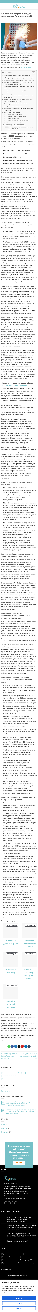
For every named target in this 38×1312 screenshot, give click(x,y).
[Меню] (2, 6)
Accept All (19, 1298)
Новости (4, 1128)
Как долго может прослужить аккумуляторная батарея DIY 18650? (20, 128)
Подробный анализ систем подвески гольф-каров (28, 1056)
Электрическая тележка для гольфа (12, 1079)
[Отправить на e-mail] (28, 1)
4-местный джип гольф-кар (14, 114)
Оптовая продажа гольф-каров (26, 1263)
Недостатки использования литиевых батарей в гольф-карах (18, 109)
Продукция (5, 1132)
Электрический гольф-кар (9, 1075)
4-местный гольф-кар (13, 118)
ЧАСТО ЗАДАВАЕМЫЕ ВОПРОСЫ (15, 125)
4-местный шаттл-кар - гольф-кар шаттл (18, 120)
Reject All (19, 1308)
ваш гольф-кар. (25, 67)
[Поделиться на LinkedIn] (25, 1046)
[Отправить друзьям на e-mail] (19, 1046)
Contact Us (19, 1163)
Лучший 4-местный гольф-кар (15, 122)
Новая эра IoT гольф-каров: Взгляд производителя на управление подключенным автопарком (18, 1103)
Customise (19, 1303)
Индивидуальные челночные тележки (12, 1254)
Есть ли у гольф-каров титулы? (17, 1241)
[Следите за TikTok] (26, 1)
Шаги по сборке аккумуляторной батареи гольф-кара (20, 92)
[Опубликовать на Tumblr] (29, 1046)
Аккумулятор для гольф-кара (14, 385)
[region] (19, 1296)
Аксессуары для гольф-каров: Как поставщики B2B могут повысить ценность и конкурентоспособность (21, 1235)
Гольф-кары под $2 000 (26, 1260)
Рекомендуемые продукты (12, 112)
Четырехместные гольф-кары (10, 1260)
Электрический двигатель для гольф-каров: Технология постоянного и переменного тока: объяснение (21, 1111)
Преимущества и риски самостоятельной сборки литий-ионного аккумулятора (18, 100)
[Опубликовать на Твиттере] (15, 1046)
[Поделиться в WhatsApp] (9, 1046)
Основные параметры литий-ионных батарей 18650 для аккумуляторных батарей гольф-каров (19, 77)
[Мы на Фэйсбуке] (25, 1)
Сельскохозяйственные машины (11, 1257)
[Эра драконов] (19, 6)
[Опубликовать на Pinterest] (22, 1046)
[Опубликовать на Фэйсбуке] (12, 1046)
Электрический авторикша (9, 1072)
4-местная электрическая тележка (16, 116)
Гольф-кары (21, 1072)
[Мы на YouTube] (30, 1)
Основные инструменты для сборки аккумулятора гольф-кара (19, 87)
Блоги (3, 1125)
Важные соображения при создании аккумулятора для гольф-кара (19, 96)
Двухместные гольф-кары (9, 1263)
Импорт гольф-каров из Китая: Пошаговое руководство (9, 1056)
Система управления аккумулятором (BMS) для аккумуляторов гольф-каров (18, 83)
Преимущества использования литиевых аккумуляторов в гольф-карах (16, 105)
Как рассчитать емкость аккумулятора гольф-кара (19, 80)
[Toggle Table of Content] (33, 73)
